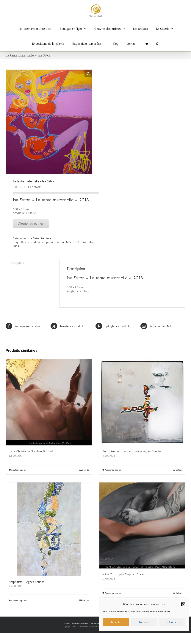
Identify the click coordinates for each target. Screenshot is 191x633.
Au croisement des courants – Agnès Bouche (131, 451)
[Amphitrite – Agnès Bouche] (49, 529)
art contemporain (43, 242)
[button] (183, 604)
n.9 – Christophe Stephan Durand (124, 574)
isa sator (88, 242)
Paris (16, 246)
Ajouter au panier (30, 223)
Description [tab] (17, 263)
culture (60, 242)
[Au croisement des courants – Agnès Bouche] (142, 402)
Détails (85, 469)
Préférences (172, 622)
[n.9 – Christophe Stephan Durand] (142, 525)
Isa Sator (34, 238)
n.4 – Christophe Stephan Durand (31, 451)
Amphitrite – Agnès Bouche (26, 582)
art (29, 242)
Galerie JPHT (74, 242)
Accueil (66, 623)
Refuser (144, 622)
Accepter (115, 622)
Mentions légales (80, 623)
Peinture (46, 238)
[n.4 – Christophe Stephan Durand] (49, 402)
